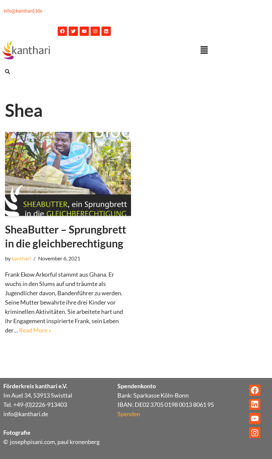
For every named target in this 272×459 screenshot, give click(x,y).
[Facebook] (62, 31)
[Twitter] (73, 31)
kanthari (21, 258)
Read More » (35, 330)
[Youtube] (84, 31)
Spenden (128, 413)
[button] (204, 50)
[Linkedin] (106, 31)
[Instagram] (95, 31)
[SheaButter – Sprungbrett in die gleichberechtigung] (68, 174)
